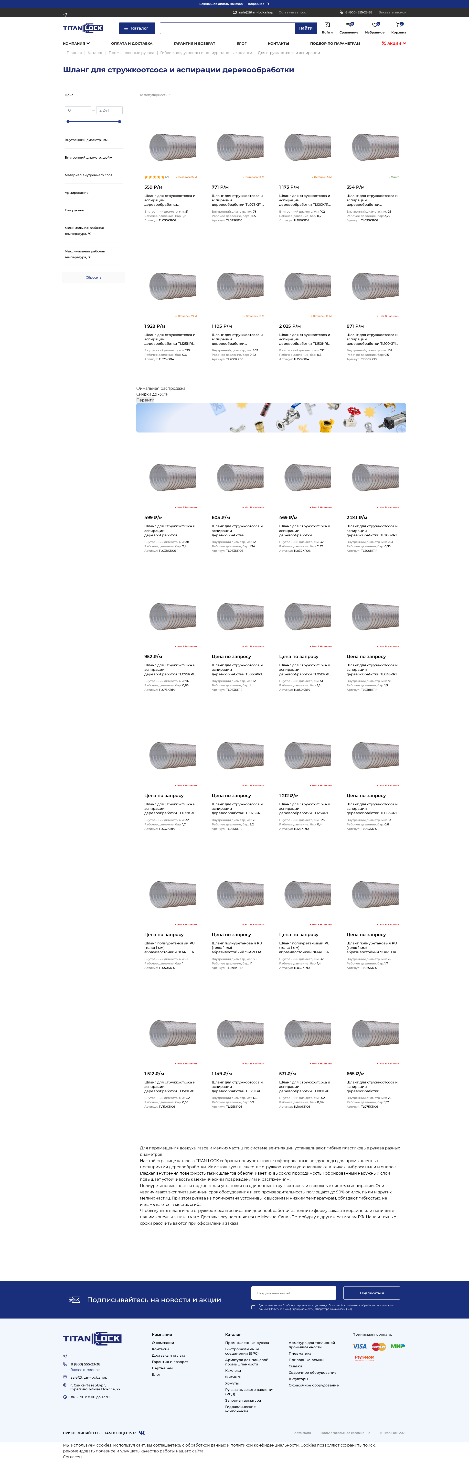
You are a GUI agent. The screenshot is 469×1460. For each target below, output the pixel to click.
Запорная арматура (243, 1400)
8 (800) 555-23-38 (358, 12)
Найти (306, 28)
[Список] (388, 96)
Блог (241, 43)
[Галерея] (400, 96)
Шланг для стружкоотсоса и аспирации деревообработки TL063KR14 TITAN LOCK (238, 669)
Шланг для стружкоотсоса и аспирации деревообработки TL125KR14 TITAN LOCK (169, 339)
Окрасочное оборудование (314, 1385)
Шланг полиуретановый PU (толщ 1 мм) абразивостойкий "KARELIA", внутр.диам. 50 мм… (169, 947)
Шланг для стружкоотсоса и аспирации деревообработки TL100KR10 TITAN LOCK (372, 339)
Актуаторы (298, 1379)
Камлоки (233, 1370)
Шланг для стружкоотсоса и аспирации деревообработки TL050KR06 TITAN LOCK (169, 200)
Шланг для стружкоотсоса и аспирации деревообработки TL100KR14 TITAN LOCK (304, 200)
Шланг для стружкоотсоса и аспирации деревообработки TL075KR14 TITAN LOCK (170, 669)
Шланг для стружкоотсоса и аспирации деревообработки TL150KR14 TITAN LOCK (304, 339)
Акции (393, 43)
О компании (163, 1343)
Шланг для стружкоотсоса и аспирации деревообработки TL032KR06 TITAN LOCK (304, 530)
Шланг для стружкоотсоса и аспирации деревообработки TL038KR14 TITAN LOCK (373, 669)
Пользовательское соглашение (345, 1433)
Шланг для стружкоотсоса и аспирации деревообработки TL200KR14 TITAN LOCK (373, 530)
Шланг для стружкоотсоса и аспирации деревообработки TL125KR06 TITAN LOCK (238, 1086)
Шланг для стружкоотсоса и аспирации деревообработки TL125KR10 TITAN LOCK (304, 808)
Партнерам (162, 1368)
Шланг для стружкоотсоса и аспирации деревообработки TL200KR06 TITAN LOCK (237, 339)
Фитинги (233, 1377)
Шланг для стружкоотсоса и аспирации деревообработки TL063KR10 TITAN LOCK (373, 808)
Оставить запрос (293, 12)
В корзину (186, 235)
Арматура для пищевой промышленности (246, 1362)
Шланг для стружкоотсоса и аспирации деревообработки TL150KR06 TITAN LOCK (170, 1086)
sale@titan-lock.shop (256, 12)
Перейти (145, 400)
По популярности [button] (153, 95)
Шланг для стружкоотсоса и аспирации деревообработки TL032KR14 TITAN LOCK (170, 808)
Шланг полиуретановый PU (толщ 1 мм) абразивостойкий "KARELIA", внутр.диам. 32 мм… (304, 947)
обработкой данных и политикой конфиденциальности (242, 1445)
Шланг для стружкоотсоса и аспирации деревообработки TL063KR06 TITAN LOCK (237, 530)
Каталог (139, 28)
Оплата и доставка (131, 43)
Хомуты (232, 1383)
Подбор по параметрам (335, 43)
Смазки (295, 1366)
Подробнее (255, 4)
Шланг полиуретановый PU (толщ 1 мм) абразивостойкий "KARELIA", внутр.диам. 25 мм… (372, 947)
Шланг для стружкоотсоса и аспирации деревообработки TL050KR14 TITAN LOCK (305, 669)
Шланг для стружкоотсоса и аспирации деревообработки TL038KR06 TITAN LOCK (169, 530)
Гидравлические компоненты (240, 1409)
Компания (74, 43)
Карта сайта (302, 1433)
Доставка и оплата (168, 1355)
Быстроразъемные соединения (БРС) (242, 1351)
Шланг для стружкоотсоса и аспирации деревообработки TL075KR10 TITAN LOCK (238, 200)
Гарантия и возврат (194, 43)
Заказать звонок (392, 12)
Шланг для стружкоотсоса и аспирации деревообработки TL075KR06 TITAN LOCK (372, 1086)
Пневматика (300, 1353)
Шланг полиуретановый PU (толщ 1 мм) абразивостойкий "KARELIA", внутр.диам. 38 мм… (237, 947)
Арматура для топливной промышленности (312, 1345)
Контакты (278, 43)
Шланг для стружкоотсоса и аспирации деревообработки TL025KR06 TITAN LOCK (372, 200)
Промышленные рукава (247, 1343)
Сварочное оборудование (313, 1372)
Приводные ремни (306, 1360)
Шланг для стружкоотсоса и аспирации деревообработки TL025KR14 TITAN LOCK (238, 808)
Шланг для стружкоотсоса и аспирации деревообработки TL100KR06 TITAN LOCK (305, 1086)
